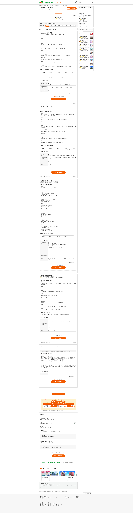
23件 (86, 56)
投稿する (74, 15)
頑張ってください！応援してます (47, 32)
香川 (56, 504)
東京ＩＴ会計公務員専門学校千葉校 (85, 55)
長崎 (45, 505)
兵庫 (43, 503)
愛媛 (58, 504)
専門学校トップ (43, 12)
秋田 (50, 497)
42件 (86, 41)
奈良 (50, 503)
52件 (86, 60)
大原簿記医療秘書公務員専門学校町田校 (86, 59)
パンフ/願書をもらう (72, 8)
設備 (66, 25)
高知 (61, 504)
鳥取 (40, 504)
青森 (43, 497)
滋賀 (48, 503)
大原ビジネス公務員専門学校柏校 (85, 66)
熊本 (48, 505)
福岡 (40, 505)
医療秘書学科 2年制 (82, 13)
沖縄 (58, 505)
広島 (48, 504)
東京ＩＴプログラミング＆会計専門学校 (86, 40)
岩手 (45, 497)
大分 (50, 505)
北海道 (41, 497)
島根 (43, 504)
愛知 (40, 502)
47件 (86, 45)
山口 (50, 504)
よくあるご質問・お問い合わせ (69, 497)
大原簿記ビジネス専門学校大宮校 (85, 36)
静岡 (45, 502)
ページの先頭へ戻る (87, 493)
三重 (48, 502)
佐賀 (43, 505)
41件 (86, 37)
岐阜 (43, 502)
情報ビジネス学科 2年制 (82, 18)
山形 (53, 497)
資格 (55, 25)
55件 (86, 67)
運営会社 (77, 497)
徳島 (53, 504)
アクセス (73, 12)
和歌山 (54, 503)
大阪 (40, 503)
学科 (50, 12)
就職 (51, 25)
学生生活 (74, 25)
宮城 (48, 497)
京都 (45, 503)
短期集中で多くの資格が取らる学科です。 (49, 346)
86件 (86, 49)
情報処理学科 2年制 (82, 23)
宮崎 (53, 505)
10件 (85, 14)
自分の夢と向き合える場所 (46, 275)
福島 (56, 497)
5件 (85, 19)
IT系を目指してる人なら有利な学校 (47, 106)
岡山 (45, 504)
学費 (70, 25)
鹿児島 (56, 505)
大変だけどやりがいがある (46, 180)
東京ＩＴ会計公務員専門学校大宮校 (85, 44)
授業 (59, 25)
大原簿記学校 (82, 48)
